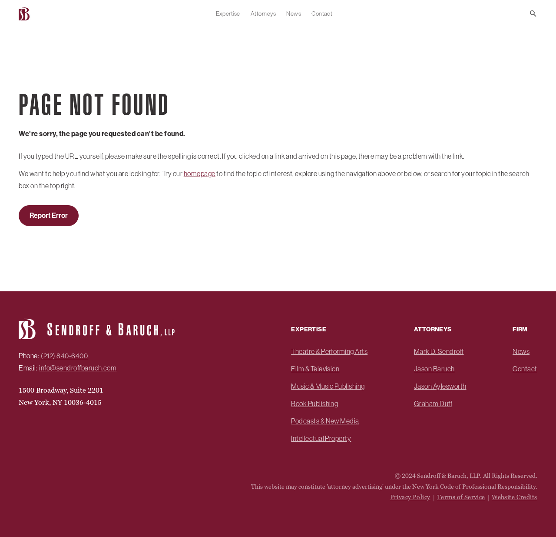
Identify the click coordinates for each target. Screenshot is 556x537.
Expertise (228, 13)
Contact (321, 13)
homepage (199, 173)
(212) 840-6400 (64, 355)
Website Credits (514, 497)
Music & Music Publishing (328, 386)
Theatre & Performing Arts (329, 351)
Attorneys (263, 13)
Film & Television (315, 368)
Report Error (49, 215)
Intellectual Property (321, 438)
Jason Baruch (434, 368)
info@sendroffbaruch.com (77, 368)
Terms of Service (461, 497)
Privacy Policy (410, 497)
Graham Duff (433, 403)
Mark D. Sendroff (439, 351)
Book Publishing (314, 403)
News (293, 13)
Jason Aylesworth (440, 386)
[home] (25, 13)
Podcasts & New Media (325, 421)
